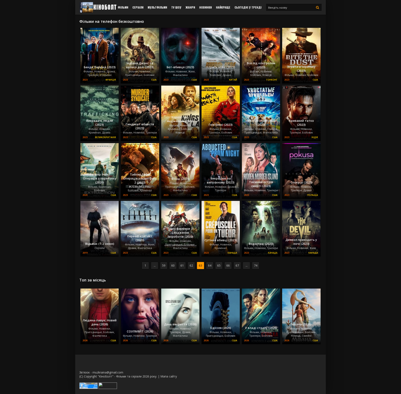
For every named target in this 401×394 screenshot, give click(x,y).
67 (237, 265)
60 (173, 265)
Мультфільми (157, 7)
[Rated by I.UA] (108, 388)
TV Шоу (176, 7)
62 (191, 265)
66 (228, 265)
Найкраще (223, 7)
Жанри (190, 7)
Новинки (205, 7)
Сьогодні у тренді (248, 7)
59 (163, 265)
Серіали (137, 7)
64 (209, 265)
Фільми (123, 7)
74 (255, 265)
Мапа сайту (168, 376)
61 (182, 265)
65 (219, 265)
